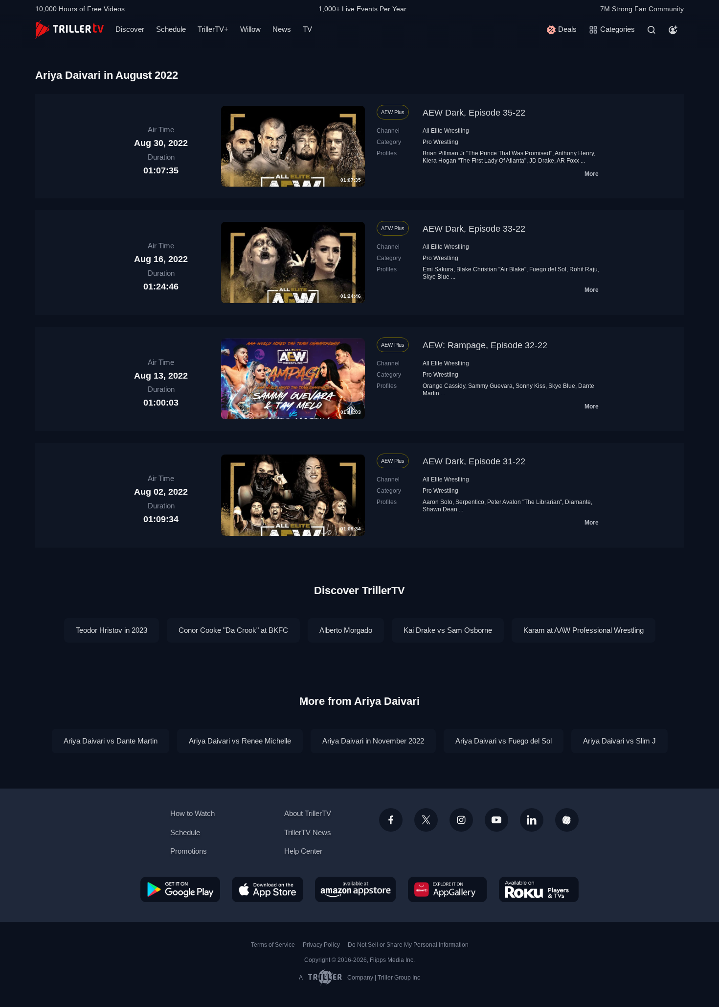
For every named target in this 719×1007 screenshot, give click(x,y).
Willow (250, 29)
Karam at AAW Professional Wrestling (583, 630)
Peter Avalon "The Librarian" (524, 502)
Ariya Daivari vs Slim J (619, 741)
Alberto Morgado (345, 630)
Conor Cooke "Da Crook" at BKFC (233, 630)
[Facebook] (391, 820)
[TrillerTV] (69, 30)
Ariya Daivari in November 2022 (373, 741)
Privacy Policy (321, 944)
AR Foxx (568, 160)
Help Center (303, 851)
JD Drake (541, 160)
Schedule (171, 29)
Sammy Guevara (490, 386)
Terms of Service (273, 944)
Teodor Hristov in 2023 (111, 630)
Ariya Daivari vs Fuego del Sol (503, 741)
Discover (129, 29)
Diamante (578, 502)
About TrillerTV (307, 813)
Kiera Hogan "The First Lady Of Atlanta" (474, 160)
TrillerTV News (307, 832)
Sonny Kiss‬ (530, 386)
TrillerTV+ (213, 29)
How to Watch (192, 813)
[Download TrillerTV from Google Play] (180, 889)
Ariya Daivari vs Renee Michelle (240, 741)
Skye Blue (436, 276)
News (281, 29)
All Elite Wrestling (446, 130)
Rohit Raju (583, 269)
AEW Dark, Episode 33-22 (474, 229)
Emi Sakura (438, 269)
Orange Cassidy (444, 386)
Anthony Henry (574, 153)
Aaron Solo (437, 502)
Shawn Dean (440, 509)
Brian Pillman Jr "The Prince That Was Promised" (487, 153)
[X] (426, 820)
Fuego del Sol (547, 269)
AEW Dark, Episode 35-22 (474, 113)
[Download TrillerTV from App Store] (267, 889)
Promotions (188, 851)
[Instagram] (461, 820)
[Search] (651, 30)
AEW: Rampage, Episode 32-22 (485, 345)
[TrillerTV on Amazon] (355, 889)
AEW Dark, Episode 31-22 (474, 461)
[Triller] (567, 820)
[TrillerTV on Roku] (539, 889)
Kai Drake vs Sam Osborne (448, 630)
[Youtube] (496, 820)
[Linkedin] (531, 820)
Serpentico (469, 502)
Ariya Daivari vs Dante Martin (110, 741)
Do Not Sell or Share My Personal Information (408, 944)
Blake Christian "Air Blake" (491, 269)
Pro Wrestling (440, 142)
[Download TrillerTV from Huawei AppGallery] (447, 889)
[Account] (673, 30)
